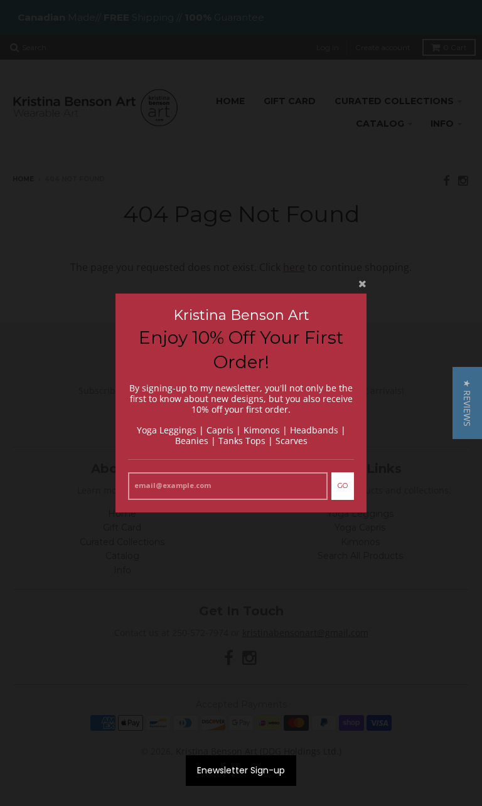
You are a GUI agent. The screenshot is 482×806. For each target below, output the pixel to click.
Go (343, 485)
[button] (467, 403)
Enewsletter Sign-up (241, 770)
